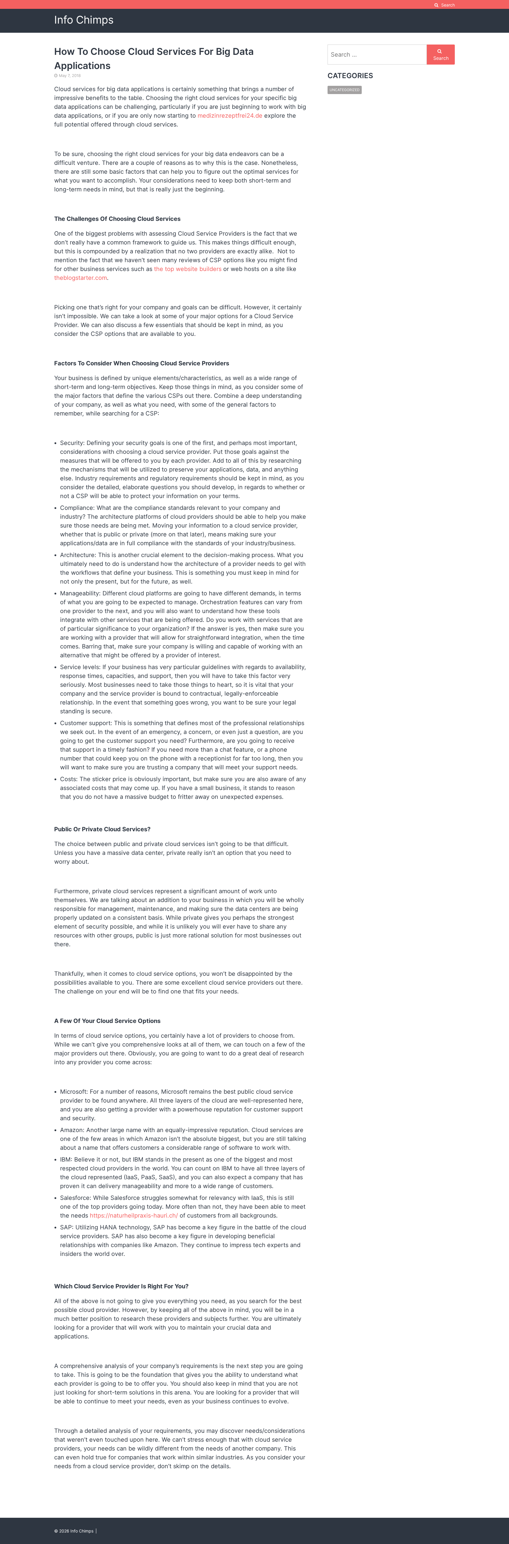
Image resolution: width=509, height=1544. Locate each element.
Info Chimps (84, 19)
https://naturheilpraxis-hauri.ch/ (134, 1215)
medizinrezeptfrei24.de (230, 115)
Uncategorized (345, 90)
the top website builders (188, 268)
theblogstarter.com (80, 277)
